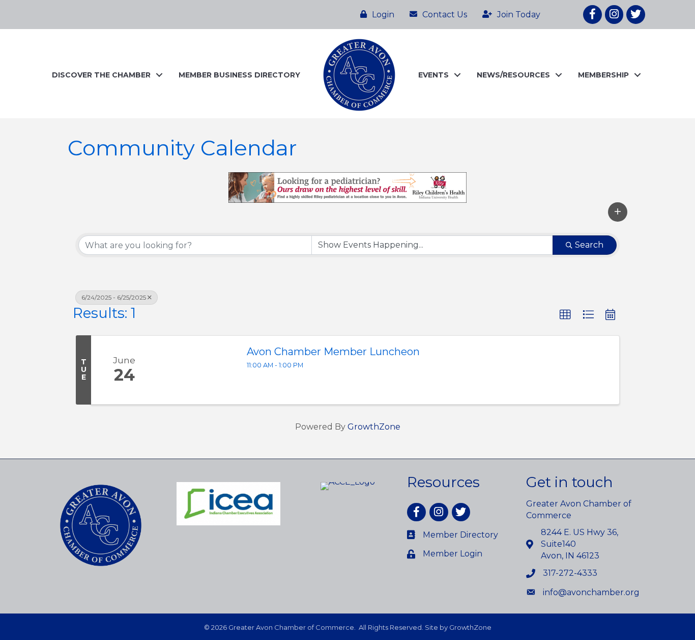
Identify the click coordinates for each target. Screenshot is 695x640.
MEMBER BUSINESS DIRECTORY (239, 74)
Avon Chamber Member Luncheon (333, 351)
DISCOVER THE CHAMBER (101, 74)
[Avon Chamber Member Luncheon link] (197, 370)
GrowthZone (373, 427)
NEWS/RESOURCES (513, 74)
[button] (617, 212)
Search (589, 245)
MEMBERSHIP (603, 74)
